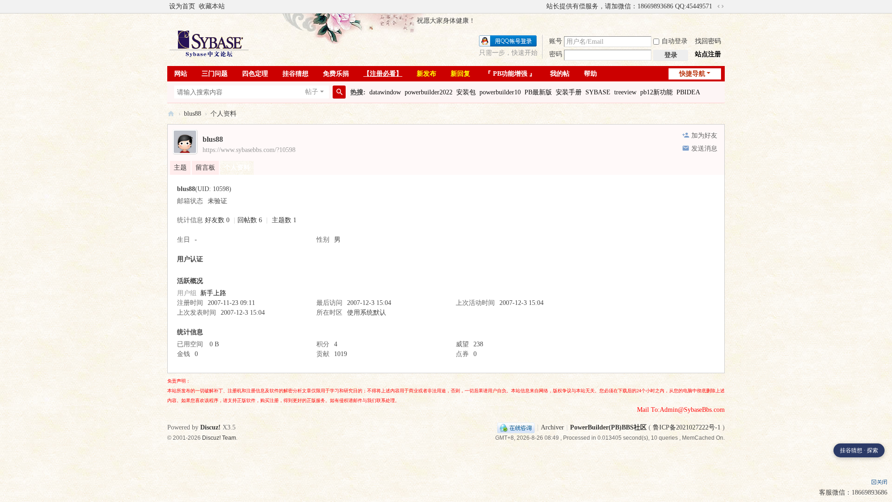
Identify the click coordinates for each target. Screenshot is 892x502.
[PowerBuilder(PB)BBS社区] (209, 43)
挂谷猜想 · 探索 (859, 450)
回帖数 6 (249, 220)
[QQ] (516, 427)
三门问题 (215, 73)
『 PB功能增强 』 (510, 73)
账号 (555, 41)
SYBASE (597, 92)
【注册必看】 (382, 73)
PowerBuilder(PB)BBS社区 (171, 113)
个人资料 (237, 167)
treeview (625, 92)
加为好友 (704, 135)
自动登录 (675, 41)
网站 (180, 73)
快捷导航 (692, 73)
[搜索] (339, 92)
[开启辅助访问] (542, 6)
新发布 (426, 73)
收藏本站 (212, 6)
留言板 (205, 167)
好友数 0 (217, 220)
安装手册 (569, 92)
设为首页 (182, 6)
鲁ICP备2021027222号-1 (687, 427)
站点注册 (708, 54)
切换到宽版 (720, 6)
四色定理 (255, 73)
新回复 (460, 73)
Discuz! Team (219, 438)
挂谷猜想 (295, 73)
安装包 (466, 92)
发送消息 (704, 148)
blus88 (192, 113)
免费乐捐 (336, 73)
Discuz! (210, 427)
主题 (180, 167)
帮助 (590, 73)
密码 (555, 54)
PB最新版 (538, 92)
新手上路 (213, 293)
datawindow (385, 92)
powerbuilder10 (500, 92)
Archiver (552, 427)
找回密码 (708, 41)
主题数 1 (284, 220)
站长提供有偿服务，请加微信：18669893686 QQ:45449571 (629, 6)
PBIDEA (688, 92)
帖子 (311, 91)
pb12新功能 (656, 92)
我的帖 (560, 73)
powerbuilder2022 (429, 92)
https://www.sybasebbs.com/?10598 (249, 149)
